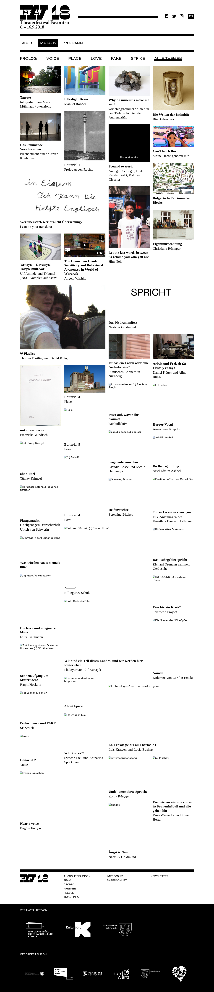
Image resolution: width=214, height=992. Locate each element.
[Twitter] (174, 16)
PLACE (74, 58)
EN (191, 16)
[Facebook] (166, 16)
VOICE (52, 58)
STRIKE (138, 58)
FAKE (116, 58)
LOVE (96, 58)
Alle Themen (168, 58)
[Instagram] (181, 16)
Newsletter (160, 876)
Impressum (115, 876)
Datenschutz (117, 880)
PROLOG (28, 58)
